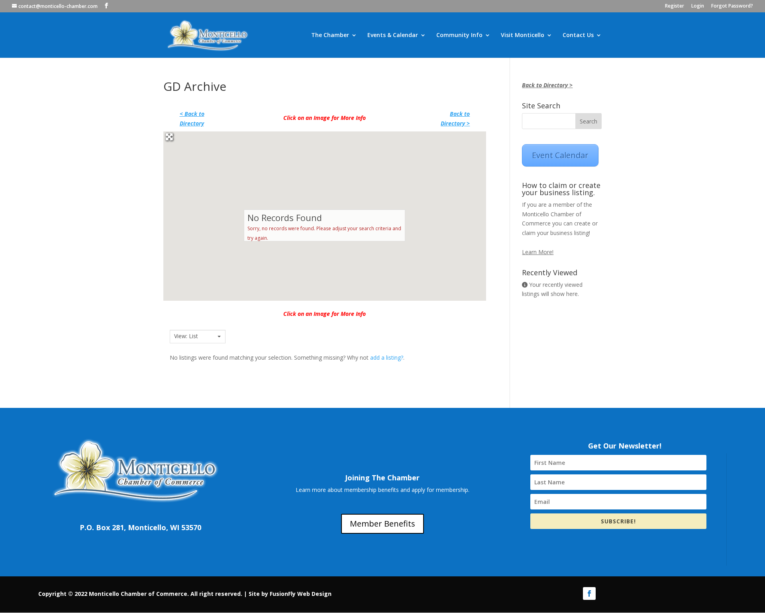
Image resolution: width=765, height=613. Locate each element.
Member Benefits (382, 523)
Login (697, 6)
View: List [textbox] (186, 336)
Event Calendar (560, 155)
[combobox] (198, 336)
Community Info (459, 35)
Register (674, 6)
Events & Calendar (392, 35)
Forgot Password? (732, 6)
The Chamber (330, 35)
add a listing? (386, 357)
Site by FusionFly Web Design (290, 593)
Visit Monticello (522, 35)
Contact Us (578, 35)
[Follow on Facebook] (589, 593)
